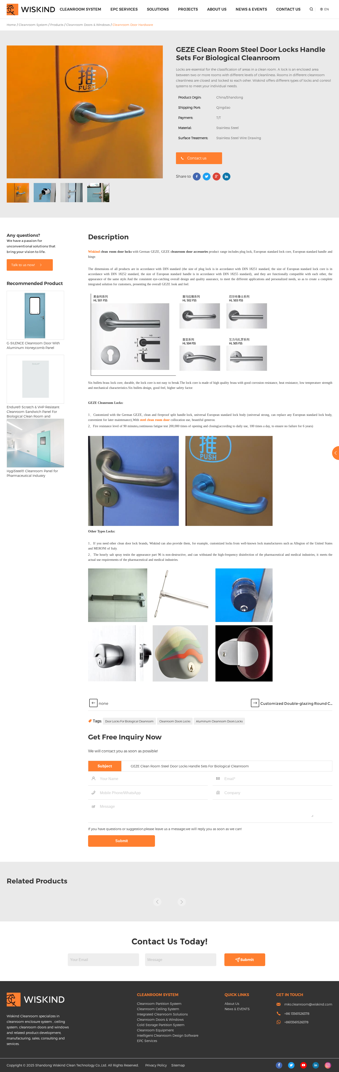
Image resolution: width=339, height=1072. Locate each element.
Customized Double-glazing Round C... (296, 703)
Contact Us (288, 9)
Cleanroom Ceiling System (158, 1009)
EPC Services (124, 9)
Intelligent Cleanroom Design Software (167, 1035)
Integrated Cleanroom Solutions (162, 1014)
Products (56, 25)
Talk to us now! (23, 265)
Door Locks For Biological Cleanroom (129, 721)
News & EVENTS (251, 9)
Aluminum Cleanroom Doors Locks (219, 721)
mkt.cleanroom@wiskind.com (308, 1004)
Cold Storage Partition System (160, 1025)
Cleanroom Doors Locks (174, 721)
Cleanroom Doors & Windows (88, 25)
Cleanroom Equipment (155, 1030)
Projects (188, 9)
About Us (216, 9)
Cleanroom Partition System (159, 1004)
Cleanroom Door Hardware (133, 25)
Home (11, 25)
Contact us (196, 158)
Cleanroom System (80, 9)
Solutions (158, 9)
